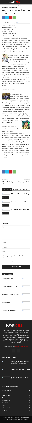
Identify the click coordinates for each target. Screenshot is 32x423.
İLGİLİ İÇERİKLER (7, 189)
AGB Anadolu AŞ (6, 302)
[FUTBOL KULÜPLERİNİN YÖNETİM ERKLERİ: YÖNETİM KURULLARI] (6, 363)
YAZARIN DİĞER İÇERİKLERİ (20, 189)
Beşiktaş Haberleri (21, 5)
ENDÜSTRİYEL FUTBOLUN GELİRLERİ (20, 369)
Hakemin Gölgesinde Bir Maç (20, 194)
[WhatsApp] (14, 17)
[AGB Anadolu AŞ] (26, 304)
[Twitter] (7, 17)
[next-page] (5, 218)
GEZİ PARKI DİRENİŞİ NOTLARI (9, 286)
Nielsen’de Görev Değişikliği (9, 310)
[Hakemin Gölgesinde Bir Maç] (6, 196)
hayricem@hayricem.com (21, 346)
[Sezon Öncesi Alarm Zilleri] (6, 204)
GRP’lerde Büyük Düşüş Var (8, 182)
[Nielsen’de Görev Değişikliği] (26, 310)
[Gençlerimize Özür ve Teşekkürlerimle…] (26, 280)
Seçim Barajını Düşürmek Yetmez (10, 294)
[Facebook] (3, 17)
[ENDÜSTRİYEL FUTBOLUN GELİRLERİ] (6, 371)
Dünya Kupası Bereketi (24, 182)
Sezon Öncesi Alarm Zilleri (19, 202)
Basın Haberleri (11, 5)
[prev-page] (3, 218)
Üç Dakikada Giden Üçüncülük (20, 210)
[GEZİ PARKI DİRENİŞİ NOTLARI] (26, 287)
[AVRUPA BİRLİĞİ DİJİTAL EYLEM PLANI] (6, 379)
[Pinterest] (10, 17)
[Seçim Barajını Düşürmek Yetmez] (26, 295)
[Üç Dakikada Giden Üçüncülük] (6, 212)
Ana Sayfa (4, 5)
